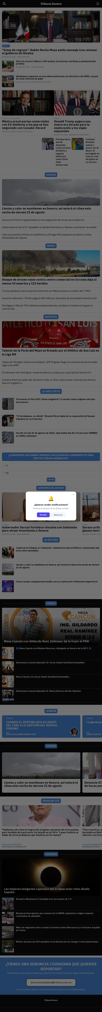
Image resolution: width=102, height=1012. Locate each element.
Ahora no (58, 515)
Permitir (43, 515)
